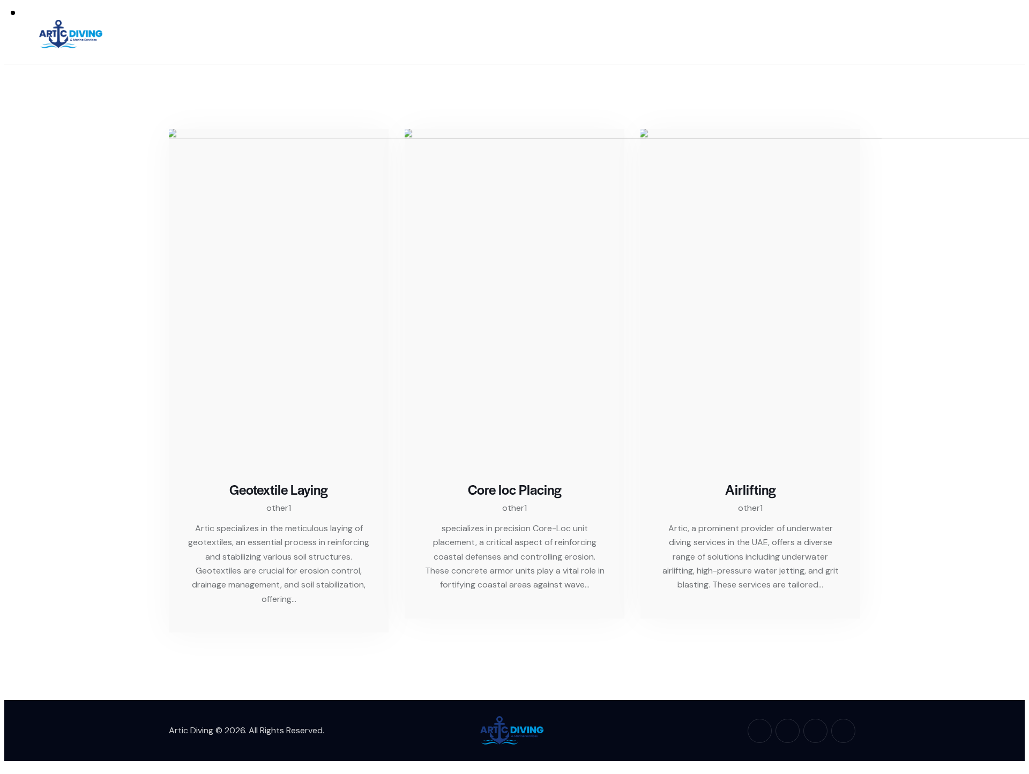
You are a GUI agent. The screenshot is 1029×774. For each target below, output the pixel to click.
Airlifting (750, 489)
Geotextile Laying (278, 489)
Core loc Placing (515, 489)
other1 (278, 507)
